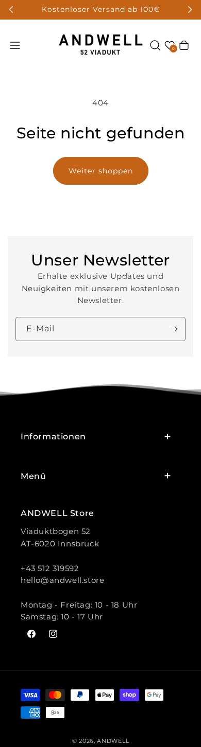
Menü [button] (33, 476)
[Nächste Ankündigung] (189, 10)
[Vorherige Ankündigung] (11, 10)
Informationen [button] (53, 436)
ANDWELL (113, 740)
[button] (15, 45)
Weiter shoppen (101, 170)
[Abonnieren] (173, 329)
